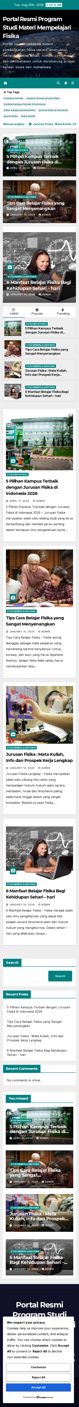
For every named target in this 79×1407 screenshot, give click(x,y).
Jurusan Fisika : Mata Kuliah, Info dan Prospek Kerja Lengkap (46, 375)
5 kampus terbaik (13, 98)
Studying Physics (18, 150)
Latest (14, 313)
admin (41, 168)
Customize (38, 1367)
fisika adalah (28, 116)
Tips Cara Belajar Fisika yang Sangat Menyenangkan (35, 206)
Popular (37, 313)
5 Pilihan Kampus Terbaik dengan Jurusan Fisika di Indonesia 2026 (33, 162)
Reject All (38, 1377)
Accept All (38, 1387)
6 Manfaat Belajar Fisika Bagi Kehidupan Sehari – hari (46, 394)
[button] (58, 83)
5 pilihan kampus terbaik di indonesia (24, 104)
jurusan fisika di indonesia (53, 110)
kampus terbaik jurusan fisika (43, 98)
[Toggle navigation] (72, 83)
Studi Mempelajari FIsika (22, 197)
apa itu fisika (11, 116)
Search (12, 963)
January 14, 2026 (23, 214)
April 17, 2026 (20, 168)
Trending (63, 313)
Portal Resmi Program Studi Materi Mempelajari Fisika (37, 28)
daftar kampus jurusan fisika (19, 110)
